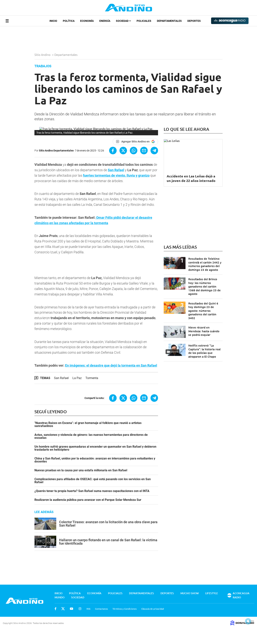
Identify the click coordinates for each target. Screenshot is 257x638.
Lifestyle (211, 593)
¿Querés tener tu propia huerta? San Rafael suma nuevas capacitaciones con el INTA (91, 491)
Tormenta (91, 378)
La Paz (77, 378)
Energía (104, 20)
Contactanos (101, 608)
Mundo (60, 597)
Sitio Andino (42, 54)
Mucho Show (189, 593)
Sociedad (122, 21)
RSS (88, 608)
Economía (87, 20)
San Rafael (116, 170)
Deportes (194, 20)
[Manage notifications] (248, 621)
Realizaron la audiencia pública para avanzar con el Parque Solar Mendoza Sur (87, 499)
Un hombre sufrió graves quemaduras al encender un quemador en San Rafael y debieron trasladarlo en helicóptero (95, 448)
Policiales (144, 20)
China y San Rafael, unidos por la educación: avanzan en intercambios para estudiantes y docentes (94, 460)
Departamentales (169, 20)
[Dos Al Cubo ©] (242, 624)
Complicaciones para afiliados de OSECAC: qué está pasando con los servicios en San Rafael (92, 481)
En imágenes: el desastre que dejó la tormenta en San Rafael (111, 365)
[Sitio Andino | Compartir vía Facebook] (113, 150)
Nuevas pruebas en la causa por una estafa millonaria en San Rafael (80, 470)
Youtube (71, 608)
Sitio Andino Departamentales (56, 150)
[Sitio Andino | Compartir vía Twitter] (123, 150)
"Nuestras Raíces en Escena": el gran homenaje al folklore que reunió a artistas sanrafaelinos (87, 425)
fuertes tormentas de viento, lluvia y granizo (116, 175)
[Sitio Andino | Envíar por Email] (144, 150)
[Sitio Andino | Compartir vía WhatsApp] (133, 150)
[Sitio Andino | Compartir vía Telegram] (154, 150)
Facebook (55, 608)
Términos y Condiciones (125, 608)
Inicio (53, 20)
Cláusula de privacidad (152, 608)
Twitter (63, 608)
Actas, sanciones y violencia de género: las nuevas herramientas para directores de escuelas (91, 436)
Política (69, 20)
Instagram (80, 608)
